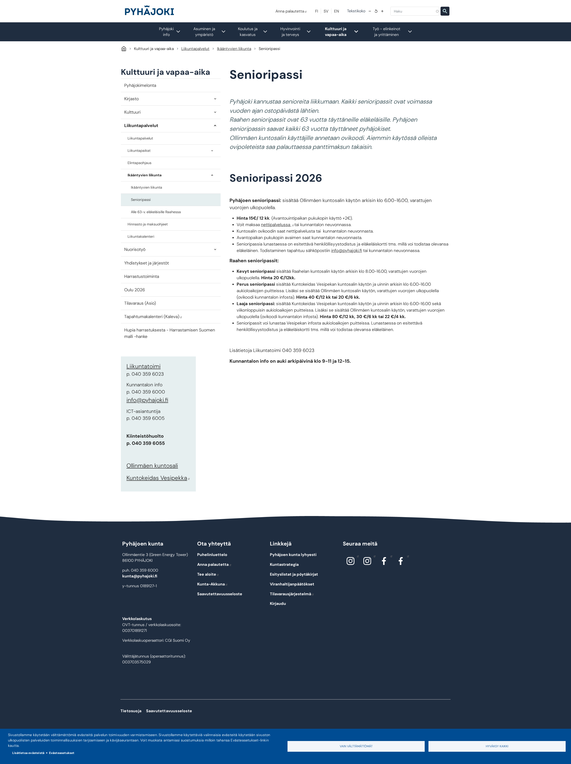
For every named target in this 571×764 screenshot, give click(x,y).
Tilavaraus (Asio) (140, 303)
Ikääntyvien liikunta (234, 48)
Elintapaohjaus (139, 162)
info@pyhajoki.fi (147, 400)
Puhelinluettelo (212, 554)
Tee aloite (206, 574)
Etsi (445, 11)
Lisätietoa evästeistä (28, 753)
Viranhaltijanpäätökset (292, 584)
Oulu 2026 (134, 290)
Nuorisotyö (134, 249)
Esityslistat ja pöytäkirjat (294, 574)
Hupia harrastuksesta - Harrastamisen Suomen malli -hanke (169, 333)
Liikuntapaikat (139, 150)
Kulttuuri (132, 112)
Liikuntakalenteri (141, 236)
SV (326, 11)
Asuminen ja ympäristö (211, 31)
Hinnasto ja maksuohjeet (148, 224)
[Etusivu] (151, 11)
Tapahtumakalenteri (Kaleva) (151, 316)
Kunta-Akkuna (211, 584)
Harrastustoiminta (141, 276)
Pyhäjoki (123, 48)
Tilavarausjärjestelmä (290, 593)
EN (336, 11)
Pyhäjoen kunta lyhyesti (293, 554)
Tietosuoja (130, 710)
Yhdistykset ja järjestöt (146, 263)
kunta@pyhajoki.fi (139, 576)
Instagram (350, 561)
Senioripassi (141, 199)
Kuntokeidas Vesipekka (156, 478)
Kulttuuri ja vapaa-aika (344, 31)
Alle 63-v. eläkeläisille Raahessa (156, 212)
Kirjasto (131, 99)
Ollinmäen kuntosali (152, 465)
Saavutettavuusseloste (219, 593)
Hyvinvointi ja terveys (297, 31)
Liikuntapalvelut (195, 48)
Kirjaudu (278, 603)
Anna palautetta (289, 11)
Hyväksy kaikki (497, 746)
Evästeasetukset (61, 753)
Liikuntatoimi (143, 366)
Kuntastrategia (284, 564)
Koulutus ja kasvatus (255, 31)
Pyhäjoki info (172, 31)
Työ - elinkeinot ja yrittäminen (395, 31)
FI (316, 11)
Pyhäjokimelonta (140, 85)
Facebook (384, 561)
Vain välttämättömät (356, 746)
